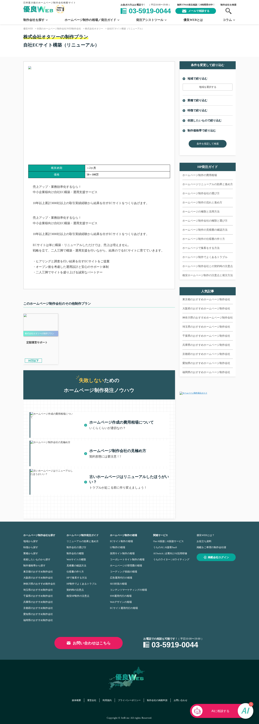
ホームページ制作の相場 (123, 535)
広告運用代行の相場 (121, 577)
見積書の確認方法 (76, 565)
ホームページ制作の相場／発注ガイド (90, 19)
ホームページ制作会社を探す (39, 535)
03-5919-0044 (150, 11)
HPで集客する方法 (77, 577)
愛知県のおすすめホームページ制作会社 (206, 363)
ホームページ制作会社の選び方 (201, 193)
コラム (227, 19)
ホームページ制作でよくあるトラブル (205, 257)
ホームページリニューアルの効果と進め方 (207, 184)
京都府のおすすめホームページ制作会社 (206, 354)
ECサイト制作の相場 (121, 541)
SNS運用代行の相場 (121, 595)
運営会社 (91, 700)
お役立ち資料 (204, 541)
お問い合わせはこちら (92, 643)
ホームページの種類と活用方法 (201, 211)
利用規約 (107, 700)
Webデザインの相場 (121, 602)
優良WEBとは (193, 19)
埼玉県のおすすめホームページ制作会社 (206, 326)
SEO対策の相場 (118, 583)
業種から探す (30, 553)
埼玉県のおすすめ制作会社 (38, 589)
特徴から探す (30, 547)
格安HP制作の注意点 (78, 595)
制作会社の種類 (75, 553)
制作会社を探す (34, 19)
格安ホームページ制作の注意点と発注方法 (207, 275)
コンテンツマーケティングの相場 (128, 589)
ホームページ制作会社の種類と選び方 (205, 220)
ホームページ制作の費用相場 (199, 175)
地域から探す (30, 541)
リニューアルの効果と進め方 (83, 541)
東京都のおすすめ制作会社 (38, 571)
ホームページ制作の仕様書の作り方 (203, 238)
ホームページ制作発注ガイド (83, 535)
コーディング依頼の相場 (123, 571)
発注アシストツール (149, 19)
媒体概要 (76, 700)
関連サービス (160, 535)
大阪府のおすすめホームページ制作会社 (206, 308)
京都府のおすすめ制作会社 (38, 608)
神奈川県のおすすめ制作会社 (39, 583)
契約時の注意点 (75, 589)
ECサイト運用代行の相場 (124, 608)
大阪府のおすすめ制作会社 (38, 577)
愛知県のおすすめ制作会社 (38, 614)
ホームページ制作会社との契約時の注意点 (207, 266)
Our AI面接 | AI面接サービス (168, 541)
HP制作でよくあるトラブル (82, 583)
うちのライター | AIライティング (171, 559)
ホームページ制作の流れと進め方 (202, 202)
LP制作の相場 (117, 547)
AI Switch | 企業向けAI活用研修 (170, 553)
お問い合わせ (180, 700)
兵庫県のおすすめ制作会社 (38, 602)
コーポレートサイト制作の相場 (127, 559)
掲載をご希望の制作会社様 (211, 547)
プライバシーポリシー (129, 700)
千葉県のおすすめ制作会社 (38, 595)
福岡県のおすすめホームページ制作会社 (206, 372)
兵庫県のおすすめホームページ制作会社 (206, 345)
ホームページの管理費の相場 (126, 565)
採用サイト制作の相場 (122, 553)
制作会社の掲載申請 (157, 700)
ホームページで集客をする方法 (201, 248)
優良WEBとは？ (205, 535)
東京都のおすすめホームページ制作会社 (206, 299)
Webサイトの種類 (76, 559)
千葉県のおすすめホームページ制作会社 (206, 335)
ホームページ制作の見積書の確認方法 (205, 229)
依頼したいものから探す (36, 559)
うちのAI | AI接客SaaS (165, 547)
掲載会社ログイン (218, 557)
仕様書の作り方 (75, 571)
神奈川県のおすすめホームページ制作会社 (207, 317)
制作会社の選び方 (76, 547)
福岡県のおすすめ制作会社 (38, 620)
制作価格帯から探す (34, 565)
